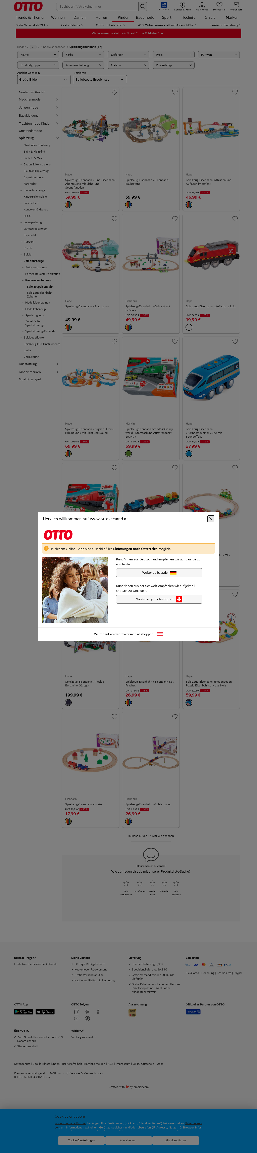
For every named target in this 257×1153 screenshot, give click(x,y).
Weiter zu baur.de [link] (155, 572)
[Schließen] (211, 519)
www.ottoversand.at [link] (125, 634)
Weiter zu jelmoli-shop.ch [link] (154, 599)
